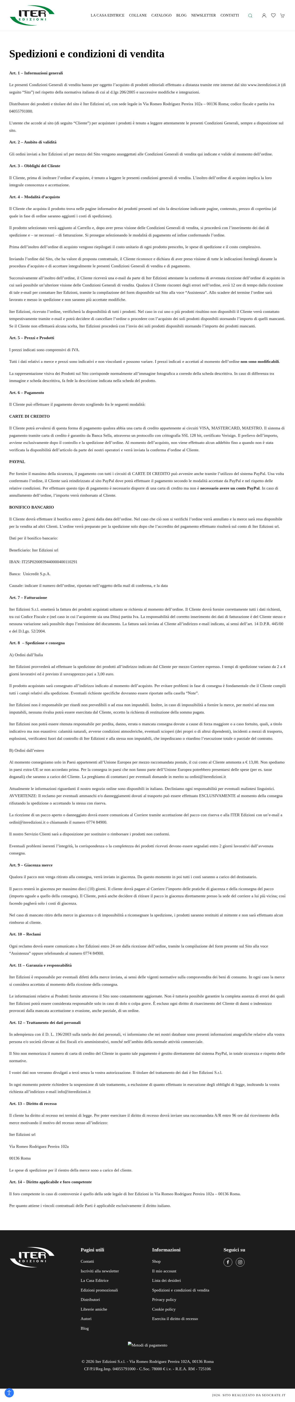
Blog (181, 15)
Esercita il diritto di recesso (175, 1318)
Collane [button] (138, 15)
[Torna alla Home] (32, 15)
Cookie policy (164, 1309)
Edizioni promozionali (99, 1290)
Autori (86, 1318)
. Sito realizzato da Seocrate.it (249, 1395)
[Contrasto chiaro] (9, 1392)
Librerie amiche (94, 1309)
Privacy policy (164, 1299)
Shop (156, 1261)
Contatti (230, 15)
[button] (250, 15)
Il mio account (164, 1271)
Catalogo (161, 15)
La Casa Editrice (107, 15)
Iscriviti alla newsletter (100, 1271)
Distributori (90, 1299)
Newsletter (203, 15)
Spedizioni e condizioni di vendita (180, 1290)
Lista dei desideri (166, 1280)
